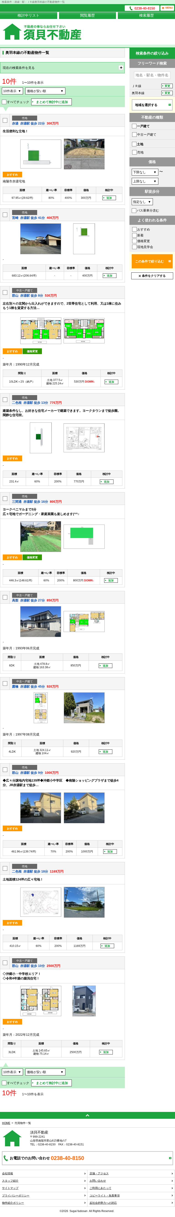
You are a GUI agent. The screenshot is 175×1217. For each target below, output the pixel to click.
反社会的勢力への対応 (103, 1202)
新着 (140, 235)
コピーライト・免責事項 (105, 1195)
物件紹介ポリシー (13, 1202)
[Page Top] (87, 1115)
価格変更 (143, 241)
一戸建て (143, 126)
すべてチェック (18, 102)
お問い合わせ (98, 1180)
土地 (140, 144)
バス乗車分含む (148, 210)
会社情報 (7, 1173)
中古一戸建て (146, 134)
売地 (140, 152)
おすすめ (143, 229)
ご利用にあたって (100, 1188)
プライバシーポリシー (15, 1195)
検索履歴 (146, 15)
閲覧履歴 (87, 15)
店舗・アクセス (99, 1173)
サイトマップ (10, 1188)
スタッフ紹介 (10, 1180)
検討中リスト (28, 15)
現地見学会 (145, 247)
